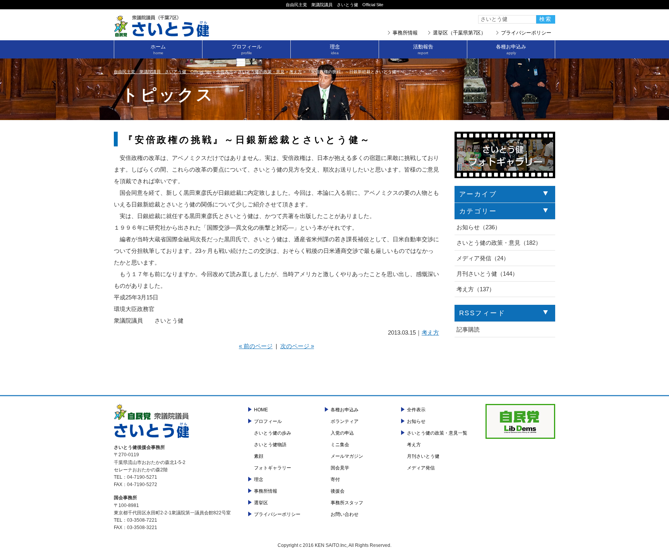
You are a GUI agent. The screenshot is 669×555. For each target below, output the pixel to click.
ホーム (158, 49)
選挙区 (261, 502)
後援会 (338, 491)
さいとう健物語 (270, 444)
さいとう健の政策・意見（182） (498, 242)
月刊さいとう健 (423, 456)
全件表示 (416, 409)
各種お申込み (511, 49)
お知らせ (416, 421)
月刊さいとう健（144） (487, 273)
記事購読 (468, 329)
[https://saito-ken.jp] (162, 34)
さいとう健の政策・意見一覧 (437, 433)
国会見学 (340, 468)
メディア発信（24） (482, 258)
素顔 (258, 456)
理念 (335, 49)
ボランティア (345, 421)
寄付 (335, 479)
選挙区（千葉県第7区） (459, 33)
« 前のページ (256, 346)
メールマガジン (347, 456)
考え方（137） (475, 289)
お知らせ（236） (478, 227)
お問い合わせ (345, 514)
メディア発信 (421, 468)
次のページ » (297, 346)
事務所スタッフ (347, 502)
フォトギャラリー (272, 468)
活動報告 (423, 49)
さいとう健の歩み (272, 433)
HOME (261, 409)
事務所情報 (405, 33)
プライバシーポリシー (526, 33)
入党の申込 (342, 433)
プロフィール (247, 49)
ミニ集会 (340, 444)
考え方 (430, 332)
